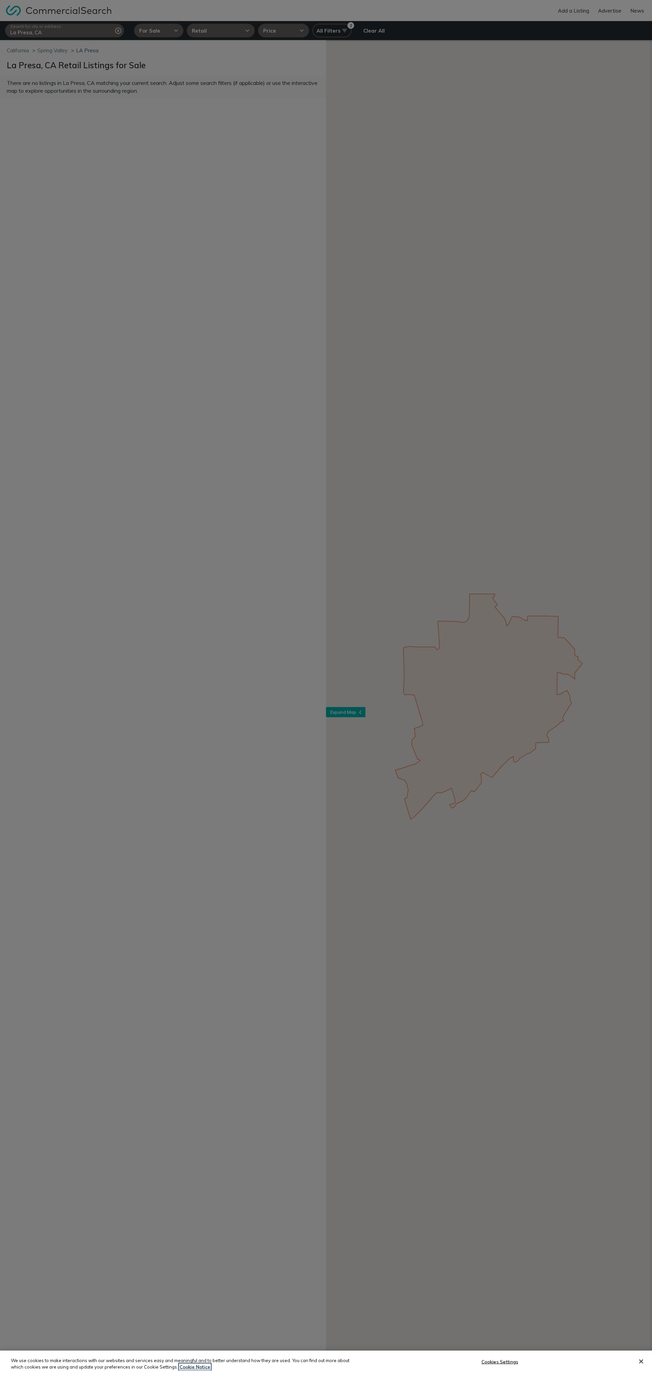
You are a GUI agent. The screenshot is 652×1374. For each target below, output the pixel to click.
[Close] (641, 1361)
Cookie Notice (195, 1367)
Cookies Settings (500, 1361)
